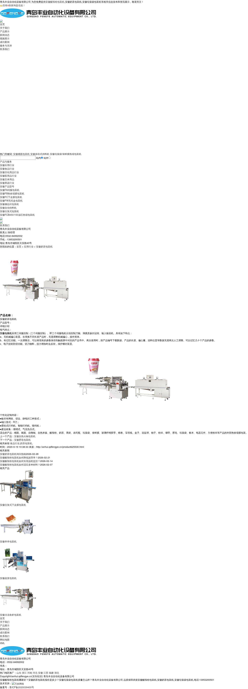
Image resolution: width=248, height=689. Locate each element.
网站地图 (4, 639)
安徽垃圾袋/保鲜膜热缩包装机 (65, 154)
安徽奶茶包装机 (44, 246)
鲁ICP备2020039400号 (21, 687)
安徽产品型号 (7, 186)
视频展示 (4, 38)
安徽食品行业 (7, 168)
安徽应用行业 (7, 165)
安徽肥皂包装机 (22, 439)
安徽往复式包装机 (9, 211)
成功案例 (4, 42)
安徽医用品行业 (8, 175)
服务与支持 (6, 45)
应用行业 (28, 246)
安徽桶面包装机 (21, 154)
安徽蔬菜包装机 (8, 578)
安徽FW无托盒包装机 (11, 200)
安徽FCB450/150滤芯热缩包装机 (17, 214)
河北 (35, 672)
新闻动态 (4, 34)
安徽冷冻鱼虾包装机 (10, 614)
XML (2, 643)
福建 (51, 672)
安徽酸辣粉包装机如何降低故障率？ (19, 457)
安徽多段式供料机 (39, 154)
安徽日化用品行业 (9, 172)
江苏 (46, 672)
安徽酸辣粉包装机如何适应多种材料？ (20, 464)
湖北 (56, 672)
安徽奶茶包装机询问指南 (13, 454)
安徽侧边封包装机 (9, 204)
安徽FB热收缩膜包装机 (12, 193)
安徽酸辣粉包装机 (55, 1)
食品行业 (15, 443)
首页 (2, 24)
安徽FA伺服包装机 (9, 190)
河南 (29, 672)
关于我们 (4, 27)
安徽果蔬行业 (7, 182)
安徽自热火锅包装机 (24, 436)
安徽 (40, 672)
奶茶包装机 (26, 443)
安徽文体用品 (7, 179)
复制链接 (37, 676)
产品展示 (4, 31)
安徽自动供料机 (8, 207)
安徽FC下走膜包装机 (11, 197)
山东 (19, 672)
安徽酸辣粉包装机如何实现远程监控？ (20, 461)
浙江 (24, 672)
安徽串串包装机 (8, 541)
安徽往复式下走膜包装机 (13, 504)
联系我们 (4, 49)
